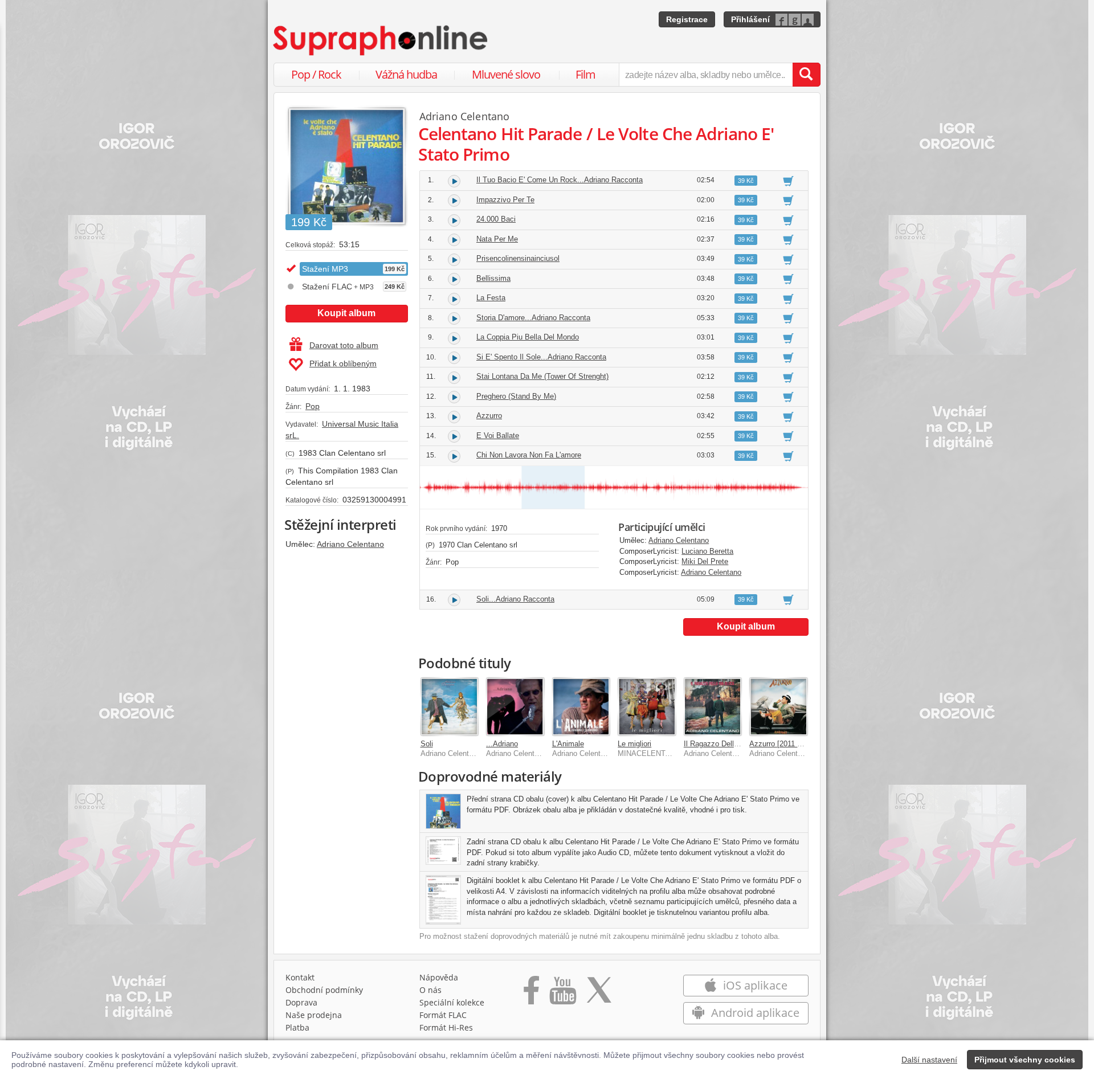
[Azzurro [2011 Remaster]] (778, 706)
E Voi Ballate (497, 435)
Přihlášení (750, 19)
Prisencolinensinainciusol (518, 258)
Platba (297, 1027)
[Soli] (449, 706)
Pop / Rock (316, 74)
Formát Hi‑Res (446, 1027)
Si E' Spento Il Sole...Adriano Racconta (541, 357)
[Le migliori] (647, 706)
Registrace (687, 19)
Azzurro (489, 415)
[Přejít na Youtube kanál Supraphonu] (562, 994)
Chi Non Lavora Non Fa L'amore (528, 455)
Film (585, 74)
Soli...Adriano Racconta (515, 599)
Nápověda (438, 977)
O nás (430, 989)
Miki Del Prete (704, 561)
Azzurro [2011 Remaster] (790, 743)
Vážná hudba (406, 74)
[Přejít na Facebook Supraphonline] (531, 994)
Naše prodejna (313, 1014)
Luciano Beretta (707, 551)
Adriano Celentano (350, 544)
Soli (427, 743)
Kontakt (300, 977)
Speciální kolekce (451, 1002)
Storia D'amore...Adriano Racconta (533, 317)
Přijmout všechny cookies (1024, 1059)
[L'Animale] (581, 706)
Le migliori (634, 743)
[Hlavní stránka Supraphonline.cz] (381, 40)
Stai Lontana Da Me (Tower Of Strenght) (542, 376)
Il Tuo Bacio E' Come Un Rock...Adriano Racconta (559, 179)
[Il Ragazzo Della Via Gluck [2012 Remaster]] (713, 706)
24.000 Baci (496, 219)
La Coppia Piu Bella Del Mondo (527, 337)
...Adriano (502, 743)
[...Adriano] (515, 706)
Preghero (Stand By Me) (516, 396)
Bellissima (493, 278)
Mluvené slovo (506, 74)
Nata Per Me (497, 239)
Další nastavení (929, 1059)
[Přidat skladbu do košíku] (788, 180)
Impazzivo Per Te (505, 199)
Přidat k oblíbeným (343, 363)
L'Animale (568, 743)
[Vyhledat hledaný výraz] (806, 75)
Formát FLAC (443, 1014)
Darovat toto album (343, 345)
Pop (312, 406)
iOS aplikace (753, 985)
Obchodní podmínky (324, 989)
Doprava (301, 1002)
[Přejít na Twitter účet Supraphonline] (599, 994)
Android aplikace (753, 1012)
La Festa (490, 297)
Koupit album (346, 313)
